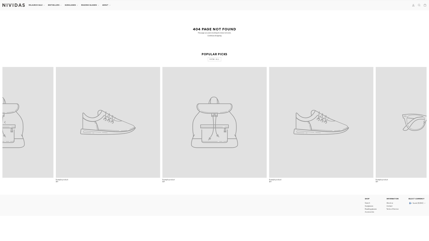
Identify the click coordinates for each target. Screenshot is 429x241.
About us (390, 203)
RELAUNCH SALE (36, 5)
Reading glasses (89, 5)
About (105, 5)
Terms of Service (393, 209)
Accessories (369, 212)
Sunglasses (70, 5)
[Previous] (5, 122)
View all (215, 59)
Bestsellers (54, 5)
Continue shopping (214, 35)
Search (367, 203)
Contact (389, 206)
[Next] (424, 122)
